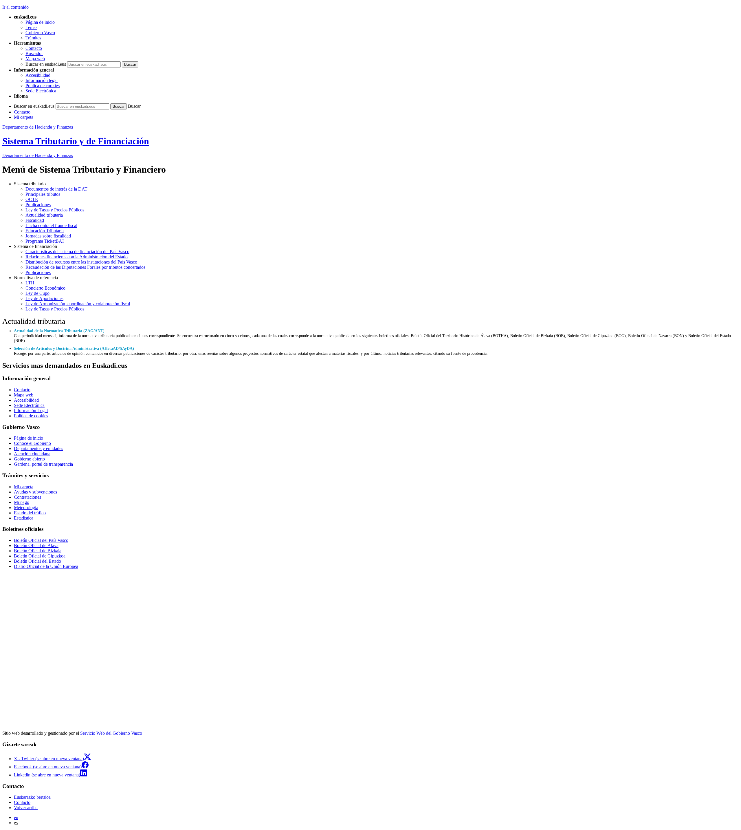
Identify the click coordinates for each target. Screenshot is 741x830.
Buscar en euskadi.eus (45, 64)
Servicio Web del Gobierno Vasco (111, 733)
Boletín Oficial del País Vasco (41, 540)
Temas (31, 27)
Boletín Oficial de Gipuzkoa (39, 555)
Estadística (23, 517)
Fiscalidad (34, 220)
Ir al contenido (15, 7)
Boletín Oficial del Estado (37, 561)
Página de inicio (40, 22)
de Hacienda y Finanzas (37, 155)
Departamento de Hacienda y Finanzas (37, 127)
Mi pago (21, 502)
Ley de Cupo (37, 293)
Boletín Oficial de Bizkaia (37, 550)
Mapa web (35, 58)
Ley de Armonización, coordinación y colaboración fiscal (77, 303)
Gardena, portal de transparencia (43, 464)
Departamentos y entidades (38, 448)
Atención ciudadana (32, 453)
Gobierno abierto (29, 458)
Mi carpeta (23, 117)
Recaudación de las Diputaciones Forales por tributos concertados (85, 267)
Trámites (33, 37)
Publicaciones (38, 204)
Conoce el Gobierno (32, 443)
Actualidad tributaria (44, 215)
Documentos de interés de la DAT (56, 189)
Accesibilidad (37, 75)
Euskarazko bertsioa (32, 797)
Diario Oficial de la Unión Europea (46, 566)
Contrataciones (27, 497)
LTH (29, 282)
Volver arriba (26, 807)
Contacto (33, 48)
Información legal (41, 80)
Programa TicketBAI (44, 241)
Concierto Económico (45, 288)
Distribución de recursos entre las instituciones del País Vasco (81, 261)
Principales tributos (42, 194)
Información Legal (31, 410)
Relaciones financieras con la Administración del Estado (76, 256)
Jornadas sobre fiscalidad (48, 235)
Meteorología (26, 507)
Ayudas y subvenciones (35, 491)
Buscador (34, 53)
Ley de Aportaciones (44, 298)
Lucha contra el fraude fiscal (51, 225)
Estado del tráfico (30, 512)
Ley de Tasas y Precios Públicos (54, 209)
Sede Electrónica (40, 90)
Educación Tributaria (44, 230)
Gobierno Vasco (40, 32)
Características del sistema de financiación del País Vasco (77, 251)
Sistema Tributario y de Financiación (75, 141)
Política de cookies (42, 85)
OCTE (31, 199)
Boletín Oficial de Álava (36, 545)
